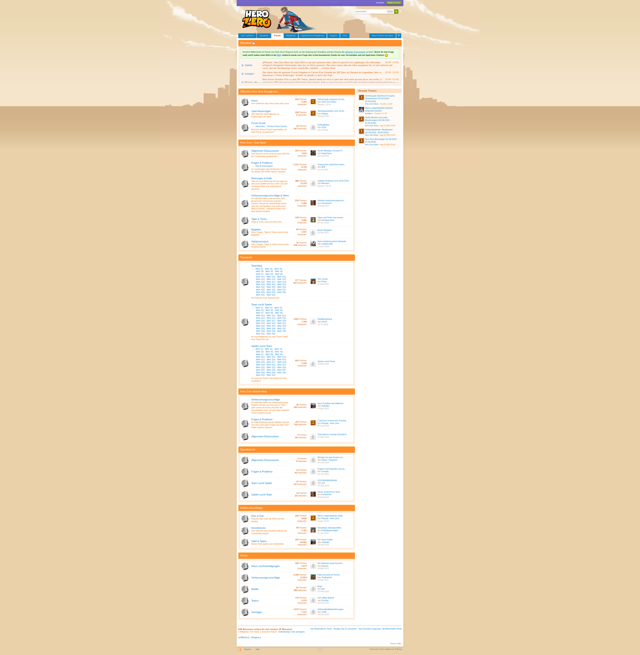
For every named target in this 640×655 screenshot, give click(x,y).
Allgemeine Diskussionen (265, 150)
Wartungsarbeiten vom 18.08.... (332, 111)
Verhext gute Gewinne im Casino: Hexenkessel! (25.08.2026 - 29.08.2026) (380, 99)
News (254, 100)
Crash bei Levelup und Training (332, 420)
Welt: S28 (260, 292)
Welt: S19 (260, 284)
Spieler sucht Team (261, 346)
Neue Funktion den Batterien (331, 403)
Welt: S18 (281, 282)
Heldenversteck (259, 241)
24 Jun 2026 (323, 223)
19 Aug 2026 (323, 206)
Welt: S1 (259, 269)
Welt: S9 (278, 274)
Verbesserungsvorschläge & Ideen (270, 195)
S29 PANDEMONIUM (327, 480)
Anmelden (380, 3)
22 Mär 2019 (323, 437)
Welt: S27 (281, 290)
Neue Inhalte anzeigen (382, 35)
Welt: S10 (260, 277)
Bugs (320, 586)
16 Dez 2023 (323, 614)
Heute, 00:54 (323, 521)
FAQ (345, 35)
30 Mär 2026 (323, 364)
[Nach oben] (320, 650)
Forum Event (258, 123)
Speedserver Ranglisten (312, 35)
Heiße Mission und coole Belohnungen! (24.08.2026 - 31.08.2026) (377, 120)
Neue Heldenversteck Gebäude (332, 241)
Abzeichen (260, 126)
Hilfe (257, 649)
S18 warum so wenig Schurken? (332, 434)
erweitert (400, 11)
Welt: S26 (271, 290)
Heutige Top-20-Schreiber (345, 629)
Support (333, 35)
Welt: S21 (281, 284)
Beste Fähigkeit (325, 230)
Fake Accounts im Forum (329, 575)
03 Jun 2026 (323, 474)
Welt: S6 (278, 271)
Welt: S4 (260, 271)
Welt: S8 (269, 274)
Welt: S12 (281, 277)
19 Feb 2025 (323, 545)
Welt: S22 (260, 287)
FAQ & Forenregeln (264, 166)
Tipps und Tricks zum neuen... (331, 217)
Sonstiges (256, 612)
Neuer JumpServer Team (329, 492)
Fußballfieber (324, 125)
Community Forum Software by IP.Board (385, 649)
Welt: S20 (271, 284)
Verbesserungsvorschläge (265, 399)
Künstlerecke (258, 527)
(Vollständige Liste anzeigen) (291, 632)
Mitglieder (291, 35)
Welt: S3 (278, 269)
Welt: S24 (281, 287)
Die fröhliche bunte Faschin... (331, 563)
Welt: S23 (271, 287)
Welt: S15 (281, 279)
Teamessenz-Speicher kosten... (332, 164)
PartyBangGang (325, 319)
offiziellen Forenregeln (355, 52)
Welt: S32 (271, 295)
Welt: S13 (260, 279)
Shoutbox (263, 35)
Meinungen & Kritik (261, 178)
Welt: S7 (260, 274)
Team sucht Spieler (261, 304)
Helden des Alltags (251, 507)
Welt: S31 (260, 295)
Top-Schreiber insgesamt (369, 629)
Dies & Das (257, 515)
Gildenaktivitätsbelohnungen (331, 609)
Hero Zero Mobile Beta (253, 391)
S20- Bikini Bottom (326, 598)
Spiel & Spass (259, 541)
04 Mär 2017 (323, 568)
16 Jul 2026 (323, 324)
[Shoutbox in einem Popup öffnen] (253, 43)
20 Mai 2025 (323, 408)
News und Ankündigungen (265, 566)
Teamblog (256, 265)
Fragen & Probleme (261, 162)
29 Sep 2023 (323, 462)
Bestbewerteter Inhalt (392, 629)
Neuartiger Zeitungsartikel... (330, 528)
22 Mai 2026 (323, 284)
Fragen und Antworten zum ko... (332, 469)
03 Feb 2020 (323, 591)
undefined (396, 90)
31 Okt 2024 (323, 233)
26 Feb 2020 (323, 603)
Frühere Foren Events (277, 126)
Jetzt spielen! (247, 35)
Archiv (244, 555)
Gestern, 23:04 (324, 104)
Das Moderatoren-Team (321, 629)
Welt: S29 (271, 292)
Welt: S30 (281, 292)
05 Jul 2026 (323, 130)
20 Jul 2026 (323, 170)
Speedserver (247, 449)
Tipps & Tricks (259, 219)
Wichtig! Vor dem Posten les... (331, 457)
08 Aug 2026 (323, 156)
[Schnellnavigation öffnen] (398, 35)
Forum (277, 35)
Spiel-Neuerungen (261, 111)
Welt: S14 (271, 279)
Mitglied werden (394, 3)
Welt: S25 (260, 290)
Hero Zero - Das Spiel (253, 142)
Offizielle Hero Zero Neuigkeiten (259, 91)
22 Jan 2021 (323, 533)
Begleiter (256, 229)
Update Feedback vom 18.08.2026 (333, 181)
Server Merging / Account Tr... (331, 151)
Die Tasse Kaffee (325, 539)
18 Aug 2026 (323, 116)
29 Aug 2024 (323, 497)
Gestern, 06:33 (324, 186)
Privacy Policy (396, 643)
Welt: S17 (271, 282)
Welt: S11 (271, 277)
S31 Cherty (323, 279)
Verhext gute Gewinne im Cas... (332, 99)
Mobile (254, 589)
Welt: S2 (268, 269)
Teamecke (246, 257)
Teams (255, 600)
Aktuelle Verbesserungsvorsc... (331, 200)
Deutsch (247, 649)
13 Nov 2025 (323, 246)
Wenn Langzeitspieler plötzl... (331, 516)
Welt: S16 (260, 282)
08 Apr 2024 (323, 580)
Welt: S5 (269, 271)
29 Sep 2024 (323, 485)
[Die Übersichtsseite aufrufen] (280, 19)
